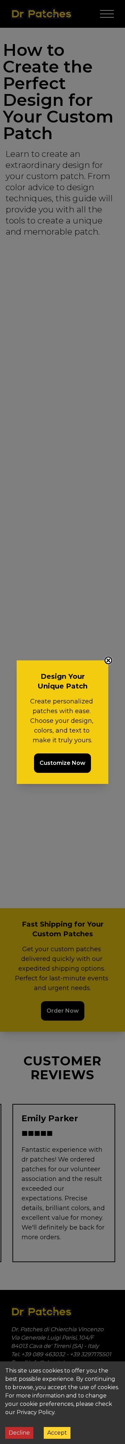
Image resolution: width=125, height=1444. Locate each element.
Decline (19, 1432)
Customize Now (62, 763)
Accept (57, 1432)
